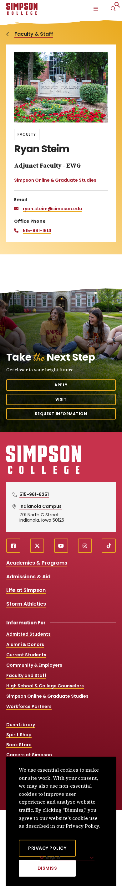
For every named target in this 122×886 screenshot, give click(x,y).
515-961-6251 (34, 494)
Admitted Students (28, 634)
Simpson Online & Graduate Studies (55, 180)
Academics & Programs (36, 562)
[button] (117, 6)
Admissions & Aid (28, 576)
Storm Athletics (26, 603)
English (53, 857)
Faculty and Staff (26, 675)
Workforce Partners (29, 706)
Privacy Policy (47, 848)
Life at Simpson (26, 590)
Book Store (19, 745)
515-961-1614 (37, 230)
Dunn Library (20, 725)
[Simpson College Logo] (43, 473)
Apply (61, 385)
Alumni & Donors (25, 644)
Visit (61, 399)
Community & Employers (34, 665)
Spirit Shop (19, 735)
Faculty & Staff (33, 34)
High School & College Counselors (45, 686)
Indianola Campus (40, 506)
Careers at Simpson (29, 755)
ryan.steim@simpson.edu (52, 209)
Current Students (26, 655)
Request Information (61, 413)
